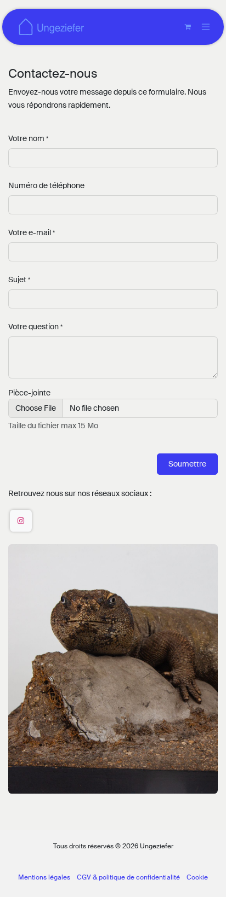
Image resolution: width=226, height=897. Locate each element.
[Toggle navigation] (205, 27)
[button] (187, 464)
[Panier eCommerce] (187, 27)
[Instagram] (21, 521)
